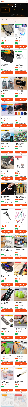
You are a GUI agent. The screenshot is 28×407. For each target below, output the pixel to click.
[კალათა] (26, 1)
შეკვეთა (8, 46)
